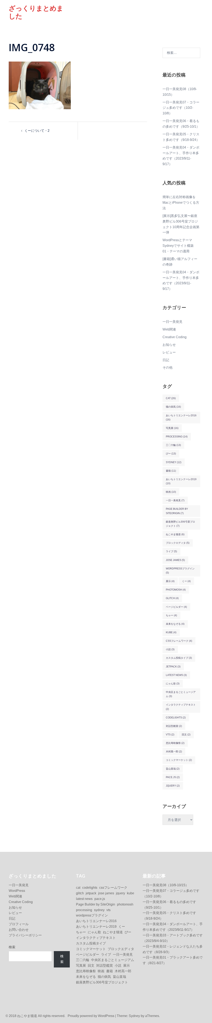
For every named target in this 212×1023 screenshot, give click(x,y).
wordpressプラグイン (180, 570)
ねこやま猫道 (175, 534)
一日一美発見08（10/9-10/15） (166, 885)
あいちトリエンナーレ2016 (181, 417)
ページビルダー (176, 606)
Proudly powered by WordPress (91, 1016)
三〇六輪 (173, 445)
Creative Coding (175, 337)
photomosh (176, 589)
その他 (167, 367)
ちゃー (171, 615)
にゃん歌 (172, 683)
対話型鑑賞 (174, 726)
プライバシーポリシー (25, 935)
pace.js (173, 777)
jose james (175, 560)
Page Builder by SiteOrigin (177, 511)
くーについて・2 (36, 130)
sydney (173, 462)
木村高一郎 (174, 751)
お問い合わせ (19, 929)
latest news (176, 675)
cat (171, 398)
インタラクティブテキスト (181, 706)
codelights (176, 717)
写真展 (172, 428)
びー (171, 453)
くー (186, 581)
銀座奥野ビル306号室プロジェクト (180, 523)
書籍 (171, 470)
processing (177, 436)
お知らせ (169, 344)
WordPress (17, 890)
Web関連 (169, 329)
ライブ (171, 551)
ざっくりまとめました (36, 12)
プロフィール (19, 924)
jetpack (173, 666)
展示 (170, 581)
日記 (166, 360)
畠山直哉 (172, 768)
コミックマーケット (179, 760)
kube (171, 632)
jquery (173, 785)
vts (170, 734)
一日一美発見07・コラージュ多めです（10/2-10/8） (181, 107)
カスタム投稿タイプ (179, 657)
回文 (186, 734)
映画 (171, 491)
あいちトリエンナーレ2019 (181, 481)
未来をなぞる (175, 623)
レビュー (169, 352)
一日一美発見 (172, 321)
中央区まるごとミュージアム (181, 694)
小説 (170, 649)
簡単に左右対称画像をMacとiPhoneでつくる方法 (181, 202)
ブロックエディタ (177, 542)
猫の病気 (173, 406)
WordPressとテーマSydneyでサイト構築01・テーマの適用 (178, 245)
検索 (12, 947)
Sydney (134, 1016)
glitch (172, 598)
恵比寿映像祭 (175, 743)
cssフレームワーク (179, 640)
